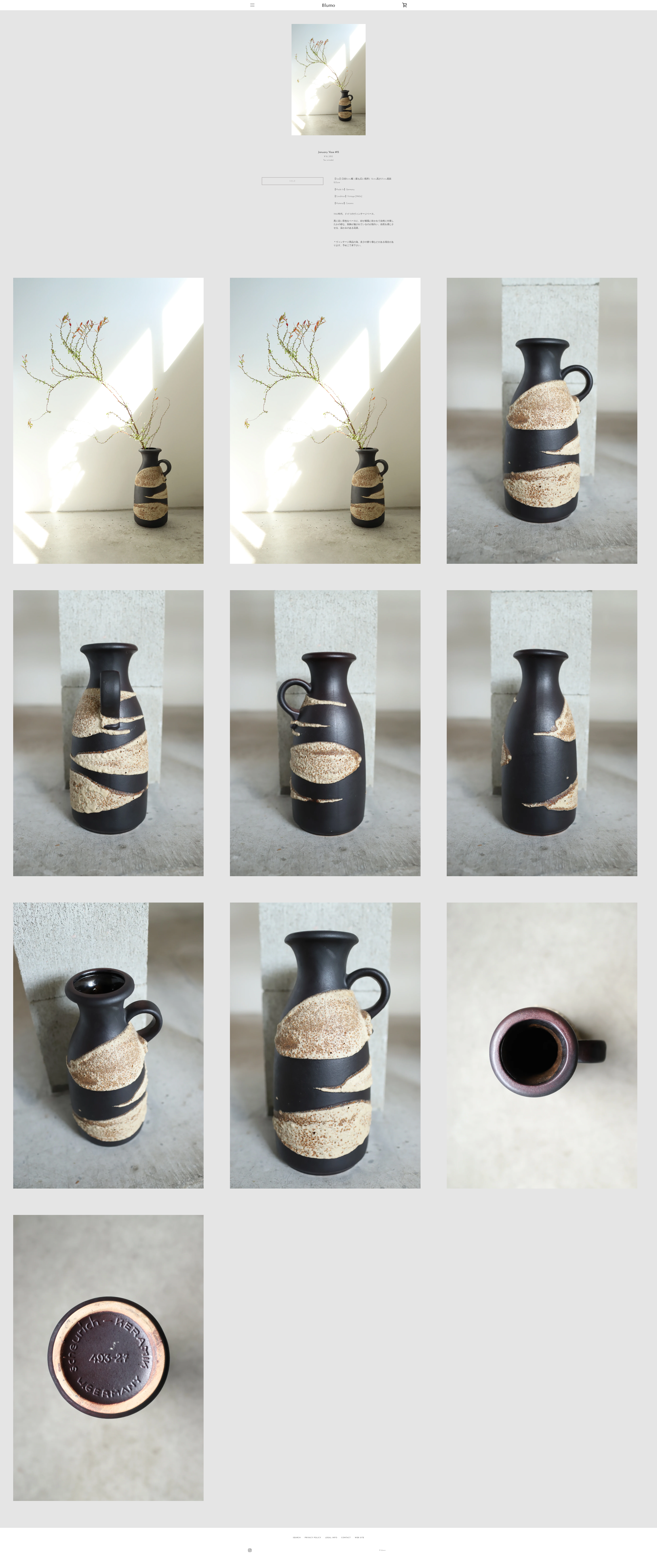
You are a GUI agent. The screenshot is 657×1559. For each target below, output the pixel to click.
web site (359, 1537)
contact (346, 1537)
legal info (331, 1537)
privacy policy (313, 1537)
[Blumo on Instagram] (250, 1550)
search (297, 1537)
